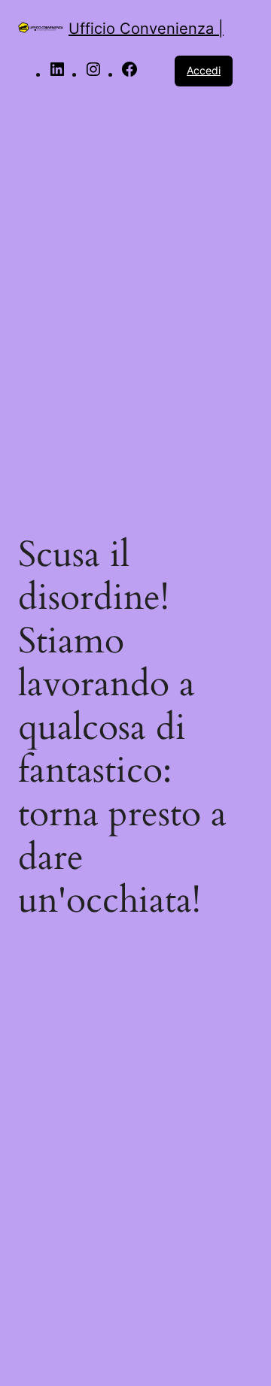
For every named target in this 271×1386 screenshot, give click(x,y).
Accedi (204, 70)
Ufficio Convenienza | (146, 29)
